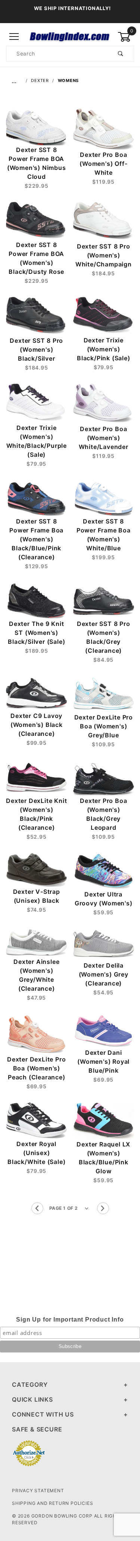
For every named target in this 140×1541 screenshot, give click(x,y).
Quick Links (32, 1399)
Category (29, 1384)
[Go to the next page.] (103, 1208)
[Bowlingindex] (70, 36)
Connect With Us (43, 1414)
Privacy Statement (38, 1490)
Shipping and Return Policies (52, 1503)
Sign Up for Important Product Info (70, 1319)
